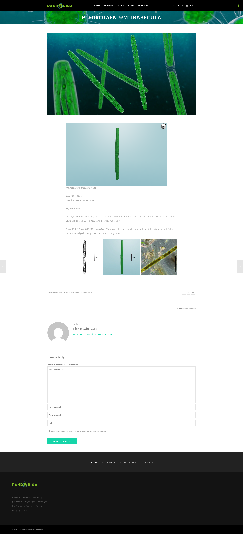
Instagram (130, 462)
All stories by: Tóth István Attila (93, 334)
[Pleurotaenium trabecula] (184, 293)
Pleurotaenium (190, 308)
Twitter (94, 462)
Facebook (111, 462)
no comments (88, 293)
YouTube (148, 462)
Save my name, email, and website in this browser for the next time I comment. (78, 431)
